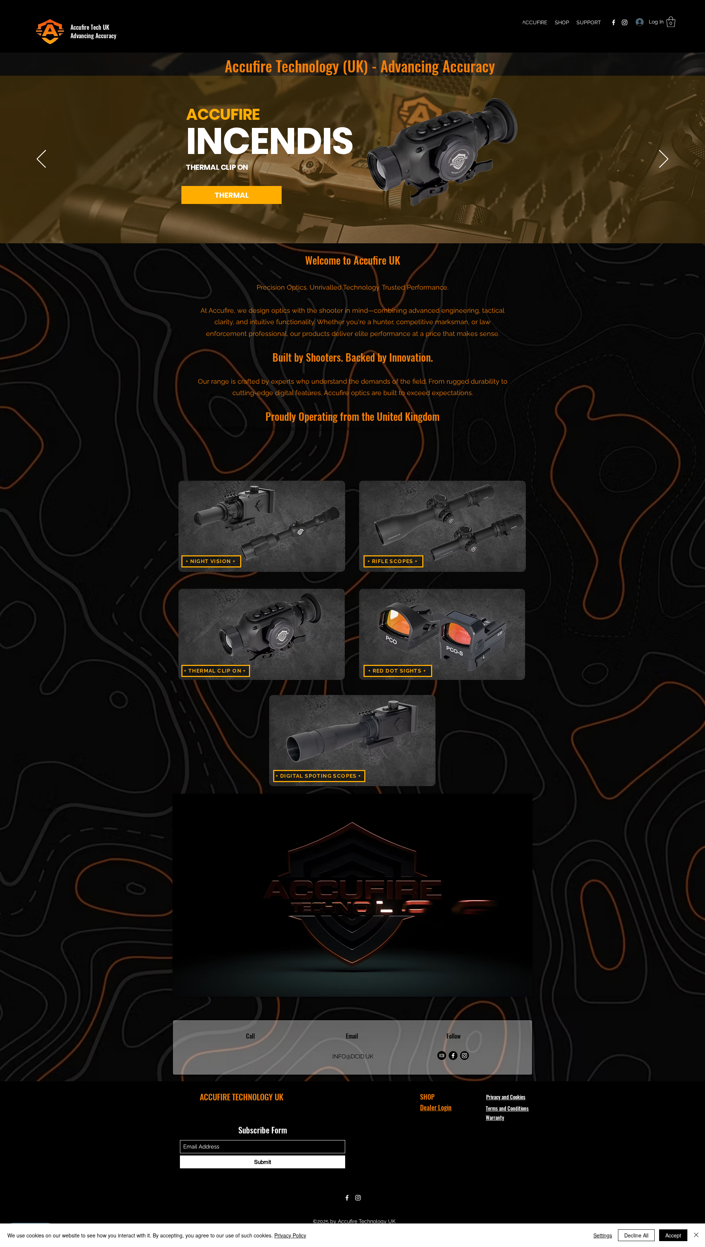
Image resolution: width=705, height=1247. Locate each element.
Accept (673, 1235)
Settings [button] (602, 1235)
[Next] (663, 159)
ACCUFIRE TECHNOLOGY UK (241, 1097)
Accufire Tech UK (89, 27)
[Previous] (41, 159)
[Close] (696, 1235)
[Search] (524, 26)
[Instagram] (624, 22)
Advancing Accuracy (93, 35)
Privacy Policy (290, 1235)
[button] (670, 22)
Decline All (636, 1235)
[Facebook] (613, 22)
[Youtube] (441, 1055)
